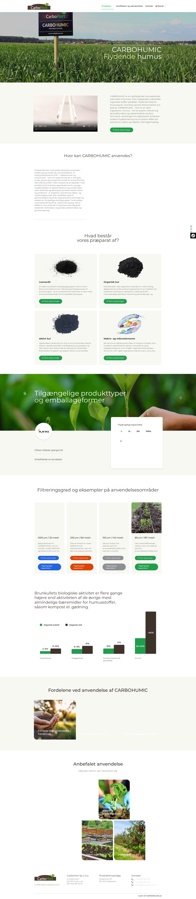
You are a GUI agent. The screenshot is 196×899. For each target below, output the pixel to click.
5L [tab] (129, 431)
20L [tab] (138, 431)
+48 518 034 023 (142, 882)
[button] (112, 6)
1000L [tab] (148, 431)
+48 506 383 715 (142, 879)
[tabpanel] (137, 440)
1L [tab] (121, 431)
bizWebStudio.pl (154, 896)
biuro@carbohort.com (145, 885)
